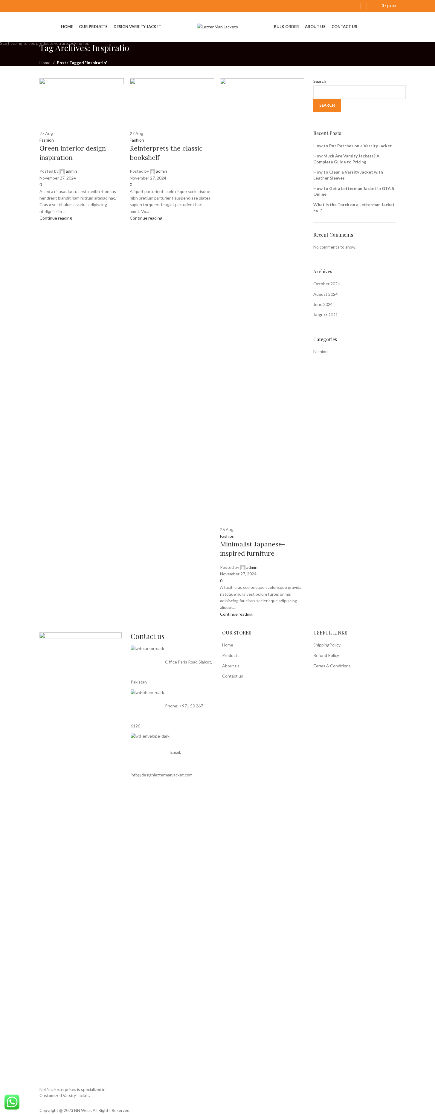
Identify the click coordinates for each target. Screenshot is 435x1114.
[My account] (355, 6)
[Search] (370, 6)
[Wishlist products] (364, 6)
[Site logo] (217, 26)
